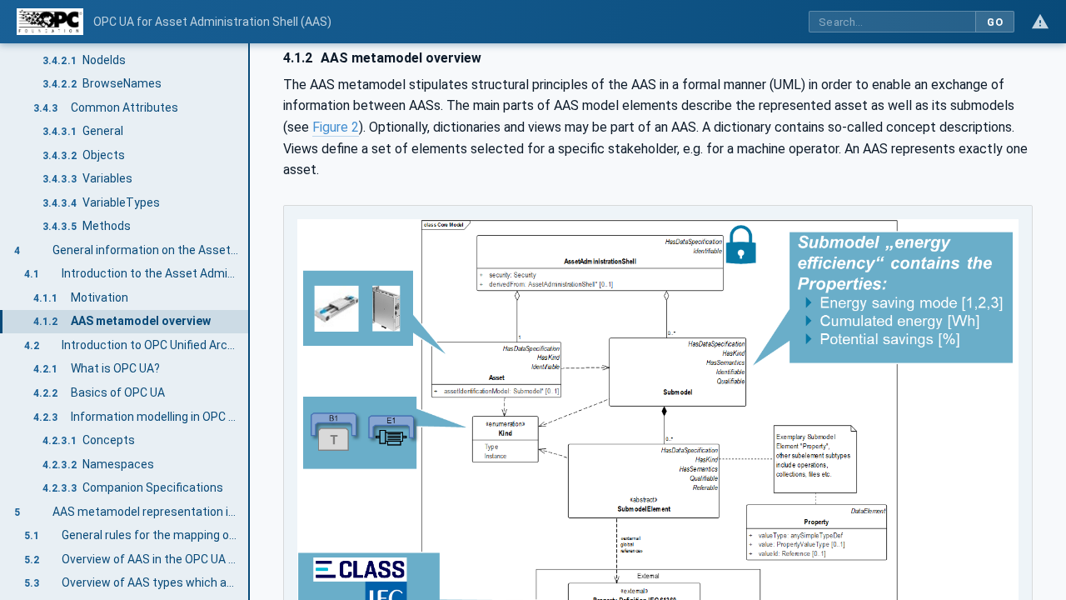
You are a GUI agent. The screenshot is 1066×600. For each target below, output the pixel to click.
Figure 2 (335, 127)
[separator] (249, 321)
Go (995, 22)
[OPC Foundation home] (50, 21)
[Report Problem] (1040, 21)
